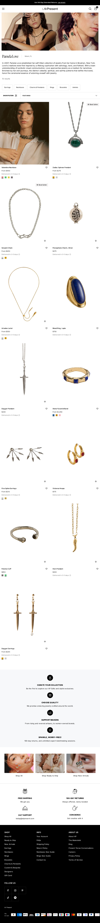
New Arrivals (9, 844)
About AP (72, 836)
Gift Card (8, 875)
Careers (72, 852)
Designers (8, 871)
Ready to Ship (10, 840)
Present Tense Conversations (81, 848)
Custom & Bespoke (12, 868)
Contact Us (41, 860)
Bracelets (63, 87)
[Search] (90, 8)
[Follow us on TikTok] (8, 897)
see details (61, 2)
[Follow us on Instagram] (15, 890)
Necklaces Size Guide (46, 852)
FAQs (39, 840)
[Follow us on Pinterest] (22, 890)
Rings (52, 87)
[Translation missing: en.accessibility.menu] (4, 8)
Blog (70, 844)
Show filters (8, 95)
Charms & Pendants (37, 87)
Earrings (7, 87)
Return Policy (42, 848)
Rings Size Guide (44, 856)
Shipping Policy (43, 844)
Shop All (7, 836)
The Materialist (75, 840)
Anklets (75, 87)
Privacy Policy (74, 856)
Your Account (42, 836)
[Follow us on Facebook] (8, 890)
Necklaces (20, 87)
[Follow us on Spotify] (15, 897)
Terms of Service (76, 860)
